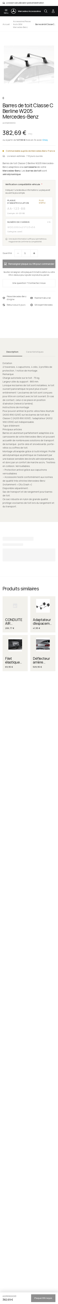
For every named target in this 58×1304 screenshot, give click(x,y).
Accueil (6, 24)
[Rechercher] (45, 11)
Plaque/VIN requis (43, 1298)
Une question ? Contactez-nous (29, 283)
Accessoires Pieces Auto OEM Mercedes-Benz (22, 24)
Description (12, 351)
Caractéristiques (35, 351)
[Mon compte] (53, 11)
